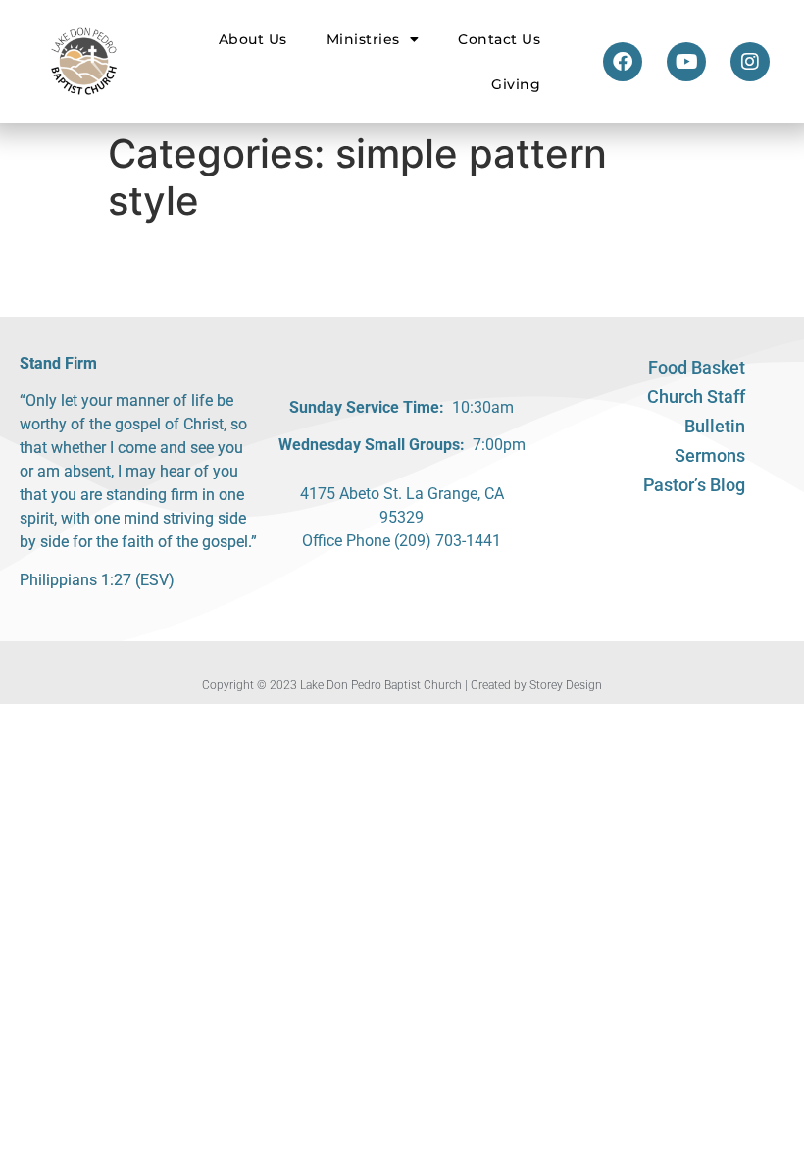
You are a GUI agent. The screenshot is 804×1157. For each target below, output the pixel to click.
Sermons (710, 455)
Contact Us (499, 39)
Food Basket (696, 367)
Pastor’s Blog (694, 485)
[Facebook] (622, 61)
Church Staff (696, 396)
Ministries (363, 39)
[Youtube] (686, 61)
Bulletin (714, 426)
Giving (515, 84)
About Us (253, 39)
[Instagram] (750, 61)
